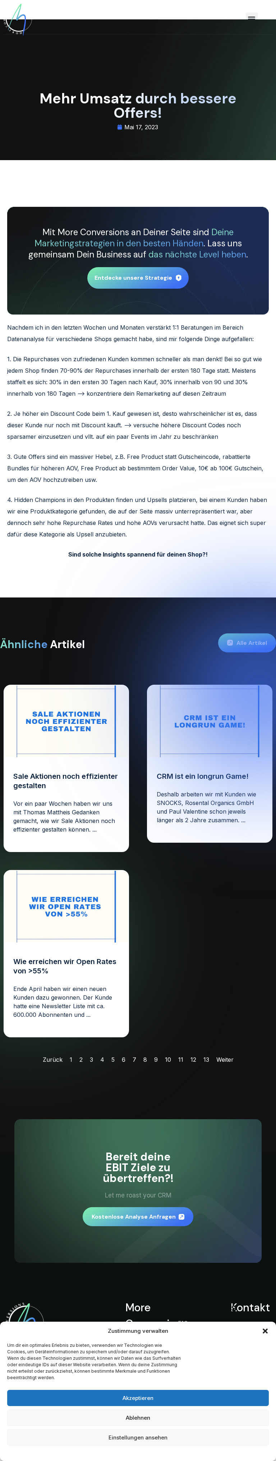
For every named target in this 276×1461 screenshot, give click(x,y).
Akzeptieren (138, 1398)
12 (193, 1059)
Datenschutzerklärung (124, 1452)
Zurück (53, 1059)
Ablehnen (138, 1417)
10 (168, 1059)
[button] (265, 1331)
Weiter (225, 1059)
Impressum (163, 1452)
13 (206, 1059)
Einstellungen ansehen (138, 1437)
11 (180, 1059)
